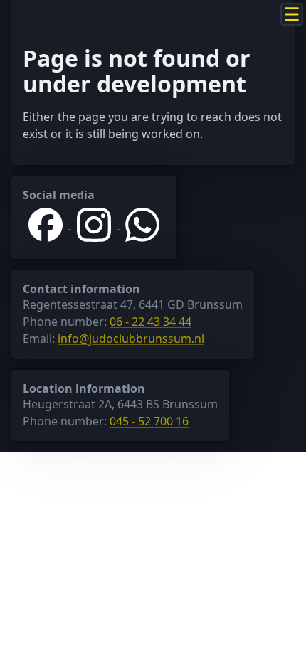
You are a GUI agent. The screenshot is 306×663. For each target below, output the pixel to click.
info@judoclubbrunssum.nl (131, 338)
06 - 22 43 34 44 (150, 321)
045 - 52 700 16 (149, 421)
